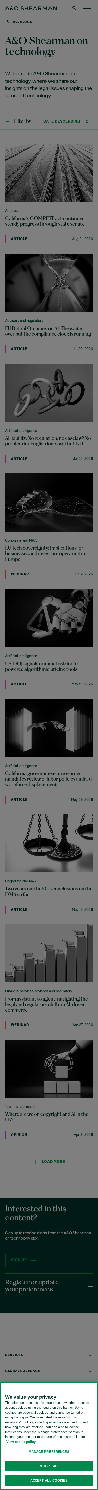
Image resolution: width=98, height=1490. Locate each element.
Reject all (49, 1466)
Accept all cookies (49, 1480)
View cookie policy (21, 1442)
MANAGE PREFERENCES (49, 1452)
